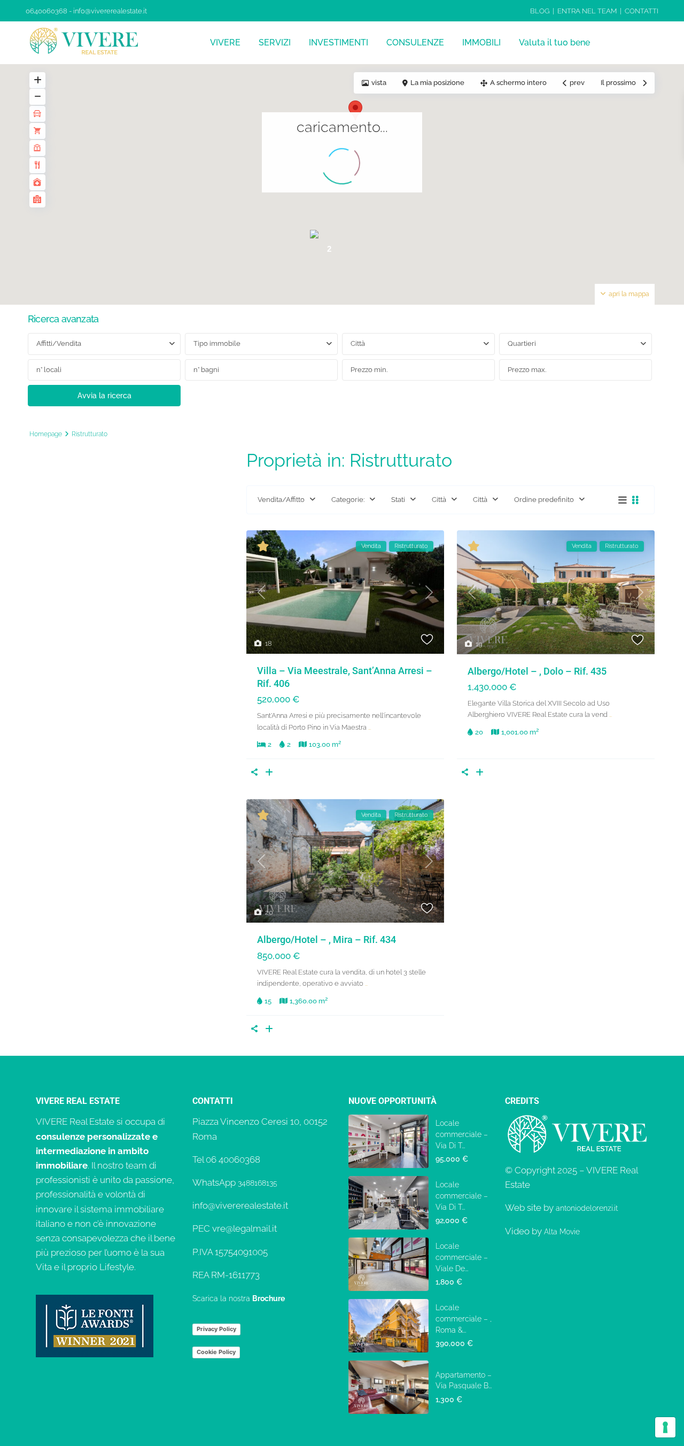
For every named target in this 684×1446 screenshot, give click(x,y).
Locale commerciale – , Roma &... (464, 1318)
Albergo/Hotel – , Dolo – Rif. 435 (537, 671)
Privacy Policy (216, 1329)
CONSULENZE (415, 42)
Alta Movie (562, 1231)
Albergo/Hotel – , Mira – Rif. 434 (326, 939)
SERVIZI (275, 42)
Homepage (45, 434)
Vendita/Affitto (281, 500)
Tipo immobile (216, 343)
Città (358, 343)
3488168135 (257, 1183)
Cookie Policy (216, 1352)
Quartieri (522, 343)
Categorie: (347, 500)
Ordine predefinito (544, 500)
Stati (398, 500)
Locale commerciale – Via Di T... (462, 1134)
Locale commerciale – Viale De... (462, 1257)
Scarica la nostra (238, 1298)
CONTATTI (641, 11)
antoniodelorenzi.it (587, 1208)
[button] (355, 110)
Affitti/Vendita (58, 343)
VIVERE (225, 42)
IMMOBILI (481, 42)
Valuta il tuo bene (554, 42)
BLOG (539, 11)
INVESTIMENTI (338, 42)
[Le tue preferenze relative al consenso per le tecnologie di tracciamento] (665, 1427)
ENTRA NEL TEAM (587, 11)
